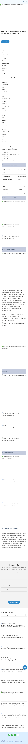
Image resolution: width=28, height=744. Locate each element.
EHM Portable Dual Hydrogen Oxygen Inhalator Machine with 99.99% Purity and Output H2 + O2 (14, 681)
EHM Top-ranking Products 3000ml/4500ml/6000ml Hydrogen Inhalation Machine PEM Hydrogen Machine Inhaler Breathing (11, 636)
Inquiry (5, 41)
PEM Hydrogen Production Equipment (11, 615)
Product (23, 615)
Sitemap (12, 741)
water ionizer (5, 112)
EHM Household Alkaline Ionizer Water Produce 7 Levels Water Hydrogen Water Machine (13, 704)
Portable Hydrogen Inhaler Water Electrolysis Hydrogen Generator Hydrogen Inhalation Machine (11, 659)
